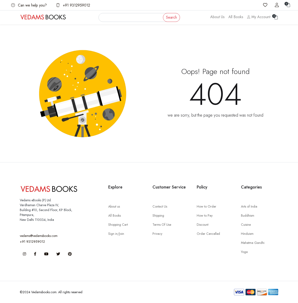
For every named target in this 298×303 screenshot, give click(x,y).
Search (171, 17)
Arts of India (249, 206)
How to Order (206, 206)
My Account (260, 17)
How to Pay (205, 215)
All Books (235, 17)
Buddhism (247, 215)
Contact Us (159, 206)
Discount (202, 224)
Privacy (157, 233)
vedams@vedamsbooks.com (39, 235)
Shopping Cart (118, 224)
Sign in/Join (116, 233)
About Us (217, 17)
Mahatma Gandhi (252, 242)
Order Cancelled (208, 233)
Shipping (158, 215)
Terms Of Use (161, 224)
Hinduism (247, 233)
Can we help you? (32, 5)
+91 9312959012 (76, 5)
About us (114, 206)
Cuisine (246, 224)
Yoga (244, 251)
